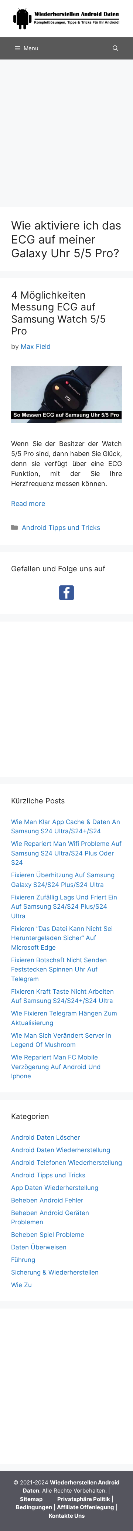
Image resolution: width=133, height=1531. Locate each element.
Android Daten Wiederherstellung (60, 1150)
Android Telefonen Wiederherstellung (66, 1162)
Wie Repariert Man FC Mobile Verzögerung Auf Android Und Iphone (56, 1067)
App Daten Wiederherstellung (54, 1187)
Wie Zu (21, 1285)
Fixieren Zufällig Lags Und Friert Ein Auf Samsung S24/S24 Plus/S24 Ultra (64, 907)
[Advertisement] (66, 129)
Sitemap (31, 1499)
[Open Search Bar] (115, 48)
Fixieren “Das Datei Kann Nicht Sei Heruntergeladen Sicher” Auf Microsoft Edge (62, 938)
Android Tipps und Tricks (61, 527)
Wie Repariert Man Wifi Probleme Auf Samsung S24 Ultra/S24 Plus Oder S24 (66, 853)
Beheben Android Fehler (47, 1200)
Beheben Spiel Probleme (47, 1234)
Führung (23, 1259)
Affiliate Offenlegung (85, 1507)
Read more (28, 503)
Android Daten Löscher (45, 1137)
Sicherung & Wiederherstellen (55, 1272)
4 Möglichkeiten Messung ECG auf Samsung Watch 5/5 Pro (58, 313)
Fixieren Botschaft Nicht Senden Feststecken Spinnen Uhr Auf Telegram (59, 969)
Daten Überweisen (38, 1247)
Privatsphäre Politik (83, 1499)
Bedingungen (34, 1507)
